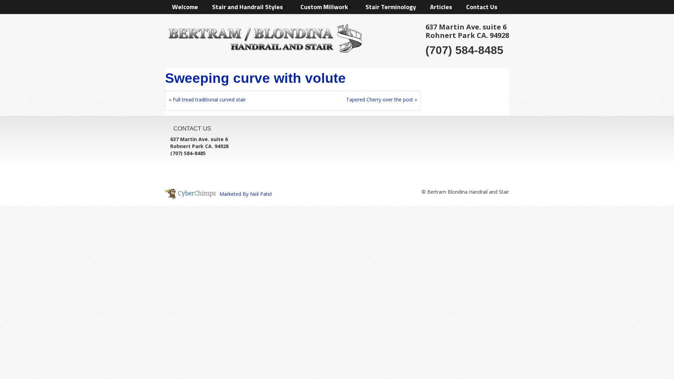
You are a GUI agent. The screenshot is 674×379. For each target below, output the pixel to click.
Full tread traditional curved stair (209, 99)
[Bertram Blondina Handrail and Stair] (263, 37)
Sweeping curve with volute (255, 78)
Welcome (185, 7)
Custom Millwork (324, 7)
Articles (441, 7)
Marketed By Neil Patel (245, 194)
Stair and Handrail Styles (247, 7)
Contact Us (481, 7)
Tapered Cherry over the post (379, 99)
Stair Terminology (390, 7)
